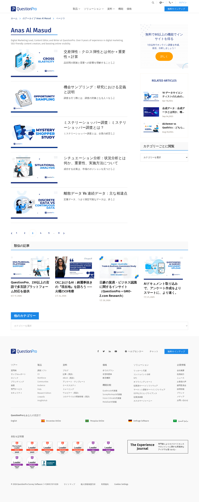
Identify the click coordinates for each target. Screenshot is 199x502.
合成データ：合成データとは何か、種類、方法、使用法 (173, 112)
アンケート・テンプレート (74, 382)
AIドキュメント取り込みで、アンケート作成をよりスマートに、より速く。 (162, 288)
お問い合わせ (182, 400)
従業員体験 (138, 397)
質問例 (13, 370)
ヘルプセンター (135, 351)
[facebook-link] (98, 351)
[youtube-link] (116, 351)
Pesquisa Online (97, 421)
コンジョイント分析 (142, 374)
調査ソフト (42, 370)
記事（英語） (68, 374)
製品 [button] (75, 8)
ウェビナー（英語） (71, 393)
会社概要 (180, 370)
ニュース (180, 378)
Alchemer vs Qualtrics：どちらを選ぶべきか (172, 127)
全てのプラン (108, 370)
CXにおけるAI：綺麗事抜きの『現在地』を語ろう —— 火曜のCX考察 (74, 286)
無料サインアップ (176, 9)
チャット (154, 351)
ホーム (14, 18)
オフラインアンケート (143, 382)
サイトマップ (69, 484)
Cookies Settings (121, 484)
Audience (41, 385)
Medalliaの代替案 (110, 402)
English (14, 421)
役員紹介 (180, 374)
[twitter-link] (104, 351)
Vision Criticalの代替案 (112, 398)
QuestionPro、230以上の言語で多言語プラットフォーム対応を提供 (30, 286)
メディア (180, 397)
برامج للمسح (183, 421)
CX (38, 374)
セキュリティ (16, 393)
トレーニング (68, 389)
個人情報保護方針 (88, 484)
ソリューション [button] (92, 8)
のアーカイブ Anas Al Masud (37, 18)
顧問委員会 (181, 385)
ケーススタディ (69, 385)
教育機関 (106, 378)
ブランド (180, 393)
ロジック (14, 378)
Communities (42, 382)
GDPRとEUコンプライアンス (145, 393)
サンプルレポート (18, 374)
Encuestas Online (53, 421)
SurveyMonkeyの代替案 (112, 394)
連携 (13, 385)
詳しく (164, 56)
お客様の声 (181, 382)
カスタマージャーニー (143, 401)
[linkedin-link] (110, 351)
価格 (129, 8)
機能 (120, 8)
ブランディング (17, 382)
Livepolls (41, 397)
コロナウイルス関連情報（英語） (77, 397)
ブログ (65, 370)
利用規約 (105, 484)
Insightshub (42, 400)
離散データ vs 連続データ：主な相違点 (95, 193)
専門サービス (16, 389)
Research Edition (44, 393)
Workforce (41, 378)
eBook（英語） (69, 378)
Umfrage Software (141, 421)
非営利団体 (107, 374)
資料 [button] (109, 8)
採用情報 (180, 389)
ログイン (183, 2)
